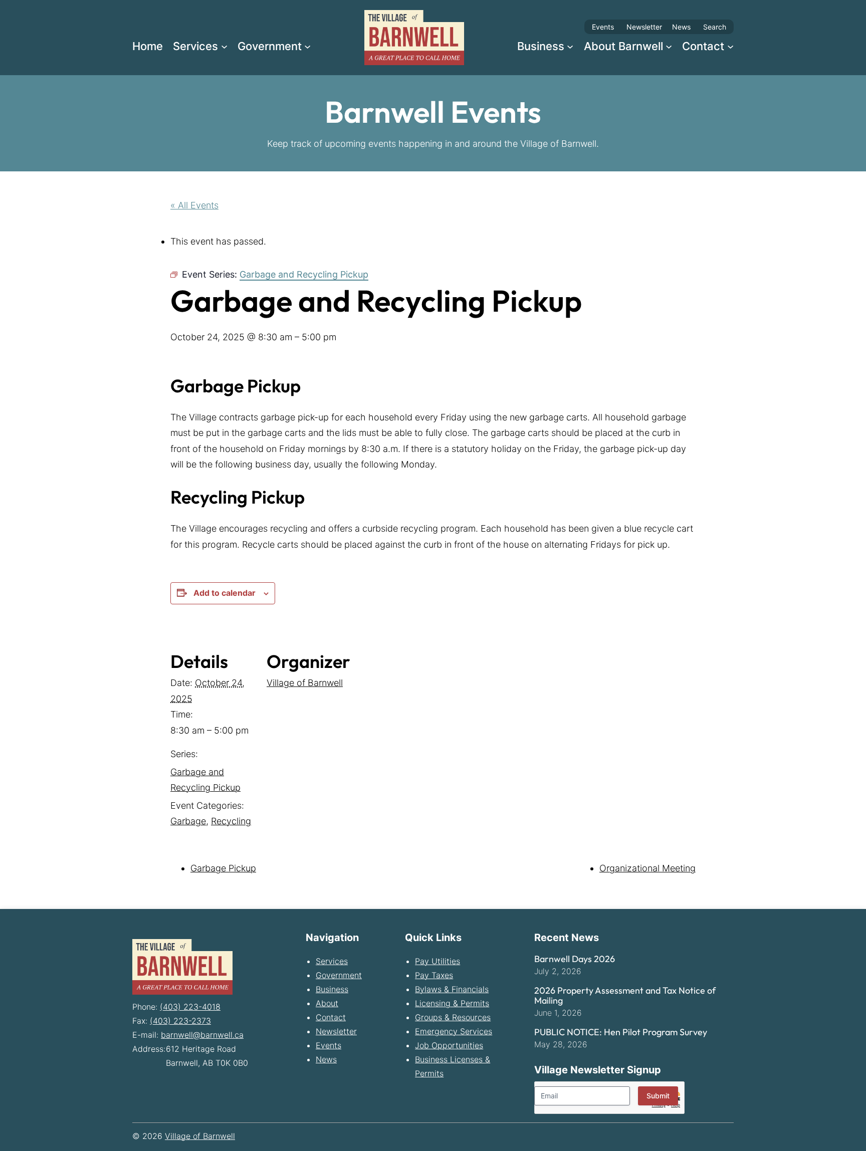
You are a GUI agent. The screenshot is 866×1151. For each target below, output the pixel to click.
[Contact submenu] (730, 46)
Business (332, 989)
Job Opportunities (449, 1045)
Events (603, 27)
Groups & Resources (453, 1017)
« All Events (194, 205)
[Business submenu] (570, 46)
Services (332, 961)
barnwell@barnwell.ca (202, 1035)
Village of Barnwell (305, 682)
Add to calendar (224, 593)
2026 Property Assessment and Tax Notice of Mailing (625, 996)
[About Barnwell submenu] (669, 46)
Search (714, 27)
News (681, 27)
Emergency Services (453, 1031)
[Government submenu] (307, 46)
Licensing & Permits (452, 1003)
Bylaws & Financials (452, 989)
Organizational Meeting (647, 868)
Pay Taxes (434, 975)
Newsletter (644, 27)
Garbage (188, 821)
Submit (658, 1095)
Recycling (231, 821)
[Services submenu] (224, 46)
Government (339, 975)
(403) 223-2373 (180, 1021)
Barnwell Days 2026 (574, 959)
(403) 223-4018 (190, 1007)
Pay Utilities (437, 961)
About (327, 1003)
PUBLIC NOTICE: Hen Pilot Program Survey (620, 1032)
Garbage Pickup (223, 868)
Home (147, 46)
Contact (331, 1017)
